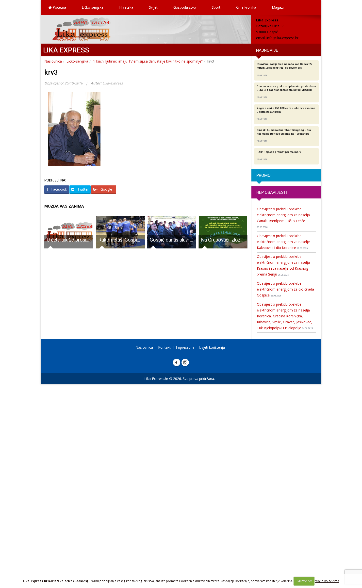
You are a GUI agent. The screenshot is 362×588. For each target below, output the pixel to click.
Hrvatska (126, 7)
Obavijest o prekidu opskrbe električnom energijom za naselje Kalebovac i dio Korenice (283, 241)
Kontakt (164, 347)
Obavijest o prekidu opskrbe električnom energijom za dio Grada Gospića (285, 289)
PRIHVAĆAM (304, 581)
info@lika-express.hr (282, 37)
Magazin (278, 7)
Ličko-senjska (92, 7)
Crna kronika (246, 7)
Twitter (82, 189)
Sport (216, 7)
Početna (59, 7)
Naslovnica (53, 61)
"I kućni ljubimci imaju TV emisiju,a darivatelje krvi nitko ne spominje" (148, 61)
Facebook (58, 189)
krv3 (51, 72)
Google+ (106, 189)
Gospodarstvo (184, 7)
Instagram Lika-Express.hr (185, 362)
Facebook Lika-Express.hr (176, 362)
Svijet (153, 7)
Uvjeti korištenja (212, 347)
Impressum (185, 347)
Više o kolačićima (327, 581)
